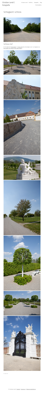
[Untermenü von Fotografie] (38, 2)
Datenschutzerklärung (31, 389)
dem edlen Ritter (18, 48)
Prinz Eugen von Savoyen (9, 48)
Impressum (23, 389)
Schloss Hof (8, 44)
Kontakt (18, 389)
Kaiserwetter (13, 47)
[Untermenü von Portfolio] (32, 2)
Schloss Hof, (20, 47)
